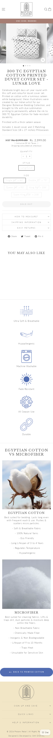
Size (26, 175)
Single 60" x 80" (15, 180)
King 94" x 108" (38, 187)
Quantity (26, 151)
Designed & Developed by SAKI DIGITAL (26, 736)
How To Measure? (26, 217)
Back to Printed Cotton (28, 672)
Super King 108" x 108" (26, 194)
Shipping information (26, 222)
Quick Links (26, 714)
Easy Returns (26, 228)
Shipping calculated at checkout (26, 146)
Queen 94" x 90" (15, 187)
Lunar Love (26, 168)
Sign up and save (26, 706)
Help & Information (25, 722)
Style (26, 163)
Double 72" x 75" (37, 180)
